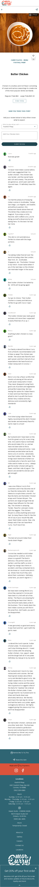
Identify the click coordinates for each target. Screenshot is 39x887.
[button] (2, 9)
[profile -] (31, 3)
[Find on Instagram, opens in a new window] (16, 771)
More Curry (19, 860)
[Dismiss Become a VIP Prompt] (35, 868)
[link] (19, 101)
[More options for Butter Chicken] (33, 55)
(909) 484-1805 (19, 819)
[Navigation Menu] (36, 3)
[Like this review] (10, 160)
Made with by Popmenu (16, 765)
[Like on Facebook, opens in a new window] (23, 771)
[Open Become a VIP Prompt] (19, 885)
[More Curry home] (11, 3)
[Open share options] (36, 10)
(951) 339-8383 (19, 790)
